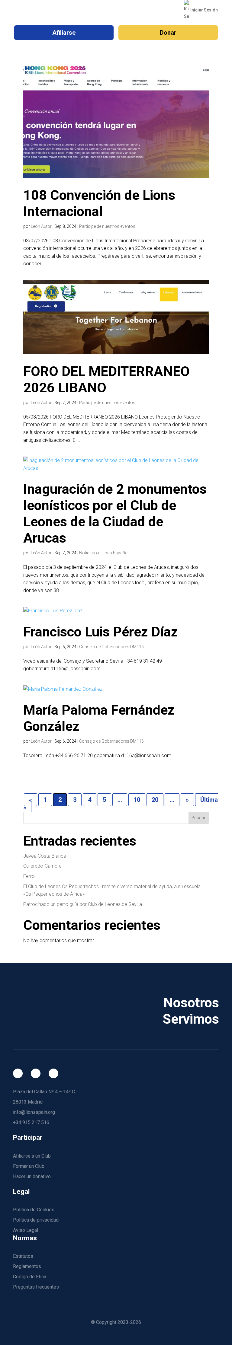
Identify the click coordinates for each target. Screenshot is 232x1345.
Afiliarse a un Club (32, 1156)
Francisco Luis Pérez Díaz (100, 632)
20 (155, 799)
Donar (168, 32)
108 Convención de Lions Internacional (99, 203)
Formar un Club (28, 1166)
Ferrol (29, 876)
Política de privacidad (36, 1220)
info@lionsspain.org (34, 1112)
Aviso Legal (25, 1230)
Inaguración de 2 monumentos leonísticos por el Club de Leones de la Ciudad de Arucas (115, 513)
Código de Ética (29, 1277)
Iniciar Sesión (204, 10)
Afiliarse (64, 32)
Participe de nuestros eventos (107, 226)
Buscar (198, 817)
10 (137, 799)
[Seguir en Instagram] (35, 1073)
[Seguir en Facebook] (18, 1073)
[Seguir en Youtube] (53, 1073)
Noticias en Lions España (103, 552)
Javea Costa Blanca (44, 856)
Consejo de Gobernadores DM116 (111, 646)
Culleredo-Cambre (42, 866)
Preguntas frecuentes (36, 1287)
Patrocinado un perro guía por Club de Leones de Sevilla (82, 904)
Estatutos (23, 1256)
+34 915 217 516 (31, 1122)
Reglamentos (27, 1266)
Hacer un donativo (32, 1176)
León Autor (41, 226)
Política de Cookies (33, 1210)
